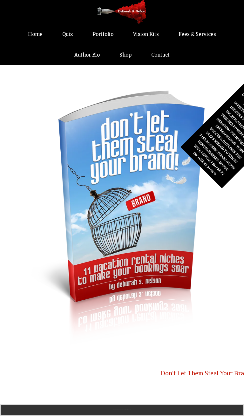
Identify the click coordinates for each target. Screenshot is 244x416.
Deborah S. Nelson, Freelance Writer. (122, 12)
